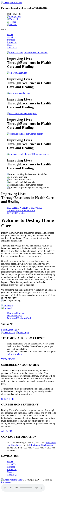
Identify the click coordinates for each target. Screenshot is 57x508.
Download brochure (16, 313)
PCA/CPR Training (16, 213)
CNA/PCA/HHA (21, 210)
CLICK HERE (8, 399)
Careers (10, 45)
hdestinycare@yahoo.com (41, 445)
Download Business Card (19, 318)
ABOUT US (7, 431)
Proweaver (6, 482)
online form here (14, 354)
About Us (11, 37)
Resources (12, 42)
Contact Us (12, 47)
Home (10, 34)
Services (11, 39)
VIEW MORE (8, 359)
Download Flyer (14, 315)
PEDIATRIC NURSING (24, 208)
